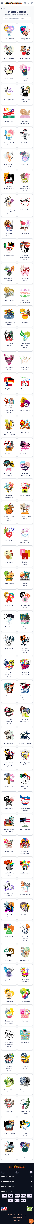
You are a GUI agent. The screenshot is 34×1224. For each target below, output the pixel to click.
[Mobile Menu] (2, 3)
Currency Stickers (9, 300)
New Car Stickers (9, 39)
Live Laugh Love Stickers (25, 606)
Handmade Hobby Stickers (25, 518)
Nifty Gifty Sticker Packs (25, 764)
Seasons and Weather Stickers (9, 1022)
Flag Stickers (9, 389)
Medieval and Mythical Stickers (25, 628)
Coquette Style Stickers (25, 280)
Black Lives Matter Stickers (9, 187)
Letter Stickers (9, 605)
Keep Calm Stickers (25, 563)
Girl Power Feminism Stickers (25, 474)
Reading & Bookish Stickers (25, 720)
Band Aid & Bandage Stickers (25, 122)
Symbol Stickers (25, 1001)
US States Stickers (9, 1133)
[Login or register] (28, 3)
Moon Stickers (9, 627)
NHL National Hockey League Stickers (9, 765)
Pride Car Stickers (25, 873)
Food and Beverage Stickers (9, 433)
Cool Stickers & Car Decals (9, 280)
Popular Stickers (9, 851)
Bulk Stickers (25, 143)
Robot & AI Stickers (9, 916)
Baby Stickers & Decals (9, 165)
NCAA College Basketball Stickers (9, 721)
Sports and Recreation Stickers (25, 938)
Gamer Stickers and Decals (9, 474)
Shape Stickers (9, 936)
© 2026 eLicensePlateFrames (17, 1215)
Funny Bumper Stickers (9, 412)
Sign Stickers (9, 960)
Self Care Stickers (25, 1021)
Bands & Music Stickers (25, 101)
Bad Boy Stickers (9, 100)
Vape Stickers (9, 1155)
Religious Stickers (25, 895)
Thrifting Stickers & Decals (25, 1112)
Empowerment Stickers (9, 368)
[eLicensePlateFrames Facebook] (3, 1172)
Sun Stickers (9, 1001)
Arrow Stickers (9, 78)
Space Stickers (9, 980)
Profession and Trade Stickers (9, 831)
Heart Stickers (9, 540)
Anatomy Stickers (25, 39)
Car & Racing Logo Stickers (9, 234)
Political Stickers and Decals (25, 809)
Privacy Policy (17, 1220)
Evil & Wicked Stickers (9, 345)
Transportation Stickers (25, 1067)
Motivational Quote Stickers (25, 673)
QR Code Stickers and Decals (9, 894)
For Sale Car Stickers (25, 390)
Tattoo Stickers (9, 1111)
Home (3, 8)
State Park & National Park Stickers (9, 1045)
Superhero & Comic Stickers (25, 981)
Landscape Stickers (25, 585)
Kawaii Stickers (9, 584)
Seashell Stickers (25, 960)
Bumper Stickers (9, 121)
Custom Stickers (25, 210)
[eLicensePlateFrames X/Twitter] (17, 1172)
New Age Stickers (9, 743)
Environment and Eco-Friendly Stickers (25, 346)
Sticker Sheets (25, 1043)
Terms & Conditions (17, 1218)
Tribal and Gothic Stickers (25, 1091)
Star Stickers (25, 915)
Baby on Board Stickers (9, 144)
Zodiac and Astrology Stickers (25, 1156)
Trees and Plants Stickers (9, 1091)
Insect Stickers (9, 562)
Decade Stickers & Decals (9, 323)
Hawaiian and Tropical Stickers (9, 496)
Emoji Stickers (25, 322)
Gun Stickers (9, 454)
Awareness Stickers (25, 79)
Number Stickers (9, 786)
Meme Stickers (9, 648)
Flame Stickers (25, 432)
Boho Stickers (25, 164)
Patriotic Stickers (25, 830)
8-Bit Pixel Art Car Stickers (9, 874)
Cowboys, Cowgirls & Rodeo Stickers (25, 188)
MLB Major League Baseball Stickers (25, 651)
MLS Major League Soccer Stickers (9, 674)
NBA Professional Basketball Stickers (25, 698)
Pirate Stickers (9, 808)
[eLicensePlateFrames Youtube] (31, 1172)
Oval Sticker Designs (25, 787)
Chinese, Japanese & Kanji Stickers (25, 257)
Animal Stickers (25, 58)
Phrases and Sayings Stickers (25, 852)
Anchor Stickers (9, 58)
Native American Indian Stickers (9, 697)
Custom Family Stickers (25, 368)
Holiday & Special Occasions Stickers (9, 519)
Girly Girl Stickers (25, 454)
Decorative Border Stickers (25, 301)
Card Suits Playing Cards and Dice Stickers (9, 212)
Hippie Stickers (25, 495)
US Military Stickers (25, 1134)
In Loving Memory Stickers (25, 541)
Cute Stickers (25, 233)
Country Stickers (9, 255)
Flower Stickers (25, 410)
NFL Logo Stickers (25, 743)
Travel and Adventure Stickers (9, 1068)
